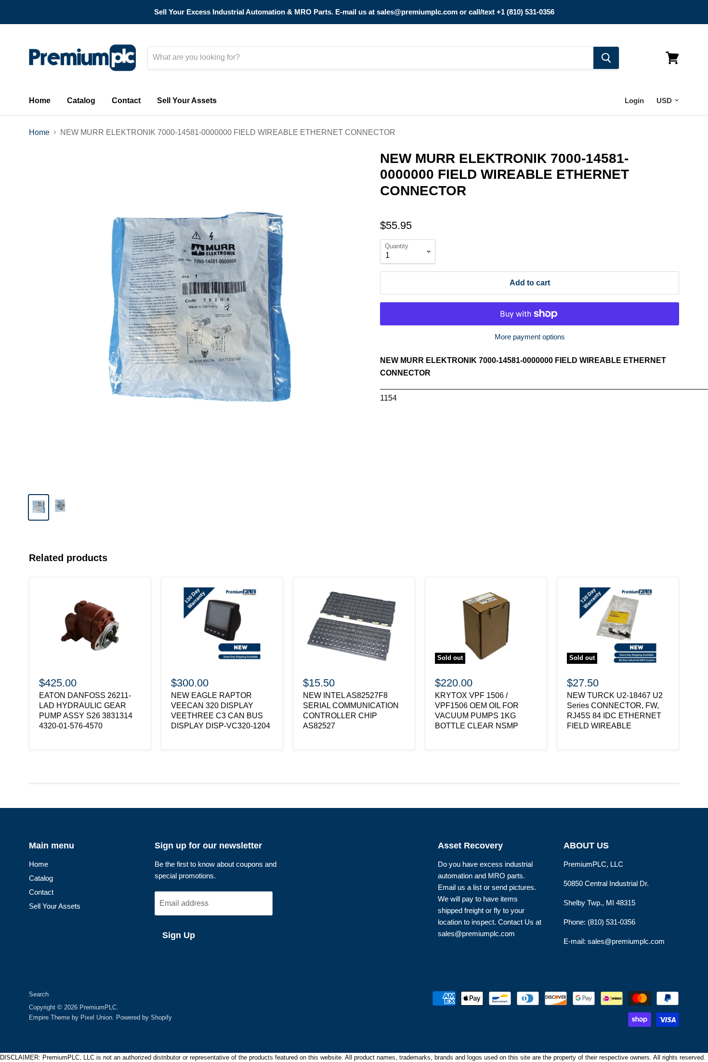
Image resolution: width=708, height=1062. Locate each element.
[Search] (606, 58)
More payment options (530, 337)
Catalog (81, 100)
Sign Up (178, 935)
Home (40, 100)
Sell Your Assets (187, 100)
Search (39, 994)
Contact (126, 100)
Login (634, 100)
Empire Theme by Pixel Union (70, 1017)
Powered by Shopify (144, 1017)
